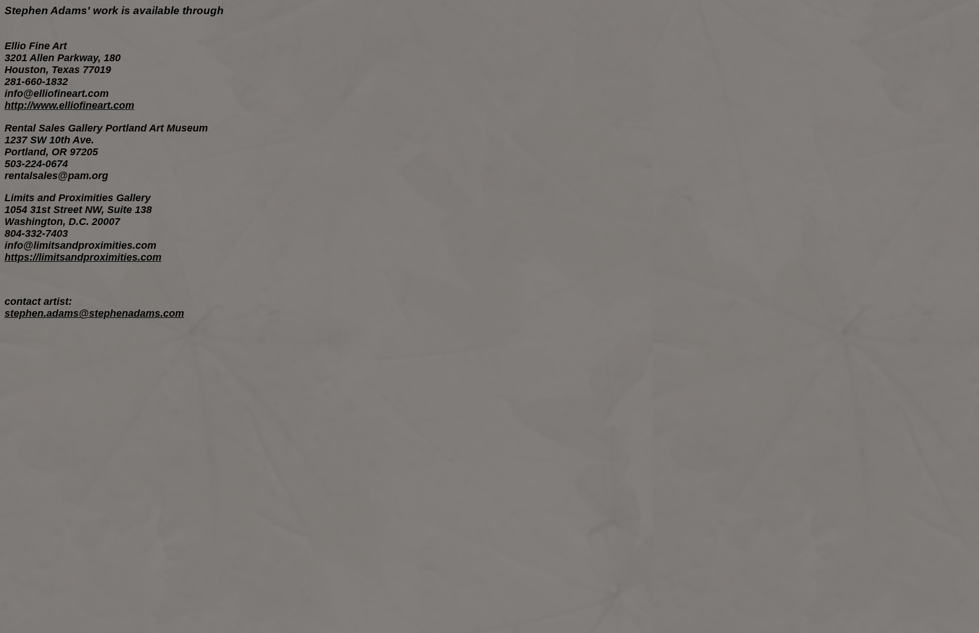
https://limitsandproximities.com (83, 257)
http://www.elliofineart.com (69, 105)
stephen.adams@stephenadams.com (94, 313)
